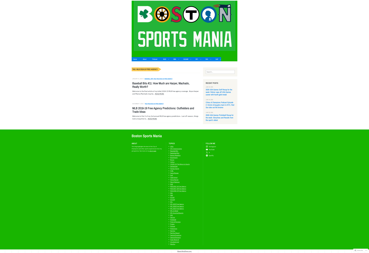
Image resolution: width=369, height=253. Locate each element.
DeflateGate (174, 166)
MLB (155, 79)
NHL (171, 215)
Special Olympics (175, 237)
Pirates (172, 224)
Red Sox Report (175, 233)
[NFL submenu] (200, 59)
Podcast (172, 226)
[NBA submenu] (178, 59)
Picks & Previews (175, 222)
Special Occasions (175, 235)
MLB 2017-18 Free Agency (178, 189)
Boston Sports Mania (147, 135)
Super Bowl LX (174, 240)
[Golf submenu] (220, 59)
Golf (171, 175)
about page (153, 151)
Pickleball (173, 220)
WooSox (172, 244)
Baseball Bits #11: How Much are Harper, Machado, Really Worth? (160, 85)
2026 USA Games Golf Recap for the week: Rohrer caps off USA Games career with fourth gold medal (219, 92)
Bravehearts (174, 157)
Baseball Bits (149, 79)
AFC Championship (176, 149)
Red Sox (172, 231)
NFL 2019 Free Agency (177, 204)
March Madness (175, 182)
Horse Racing (174, 180)
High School (173, 177)
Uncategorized (174, 242)
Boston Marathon (175, 155)
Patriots (172, 217)
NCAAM (172, 200)
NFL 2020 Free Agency (177, 206)
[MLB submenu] (168, 59)
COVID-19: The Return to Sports (180, 164)
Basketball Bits (174, 153)
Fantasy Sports (174, 169)
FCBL (171, 171)
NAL (171, 193)
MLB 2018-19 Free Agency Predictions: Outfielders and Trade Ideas (163, 109)
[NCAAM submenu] (190, 59)
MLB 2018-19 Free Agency (164, 79)
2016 (171, 146)
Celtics (172, 162)
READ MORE (159, 94)
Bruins (172, 160)
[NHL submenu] (210, 59)
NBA (171, 195)
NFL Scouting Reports (176, 213)
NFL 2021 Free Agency (177, 208)
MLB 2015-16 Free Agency (178, 186)
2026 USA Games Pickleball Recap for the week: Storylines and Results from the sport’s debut (220, 117)
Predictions (173, 229)
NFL (171, 202)
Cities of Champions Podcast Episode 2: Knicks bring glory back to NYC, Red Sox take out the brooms (220, 105)
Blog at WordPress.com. (184, 251)
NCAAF (172, 197)
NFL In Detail (174, 211)
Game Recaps (174, 173)
